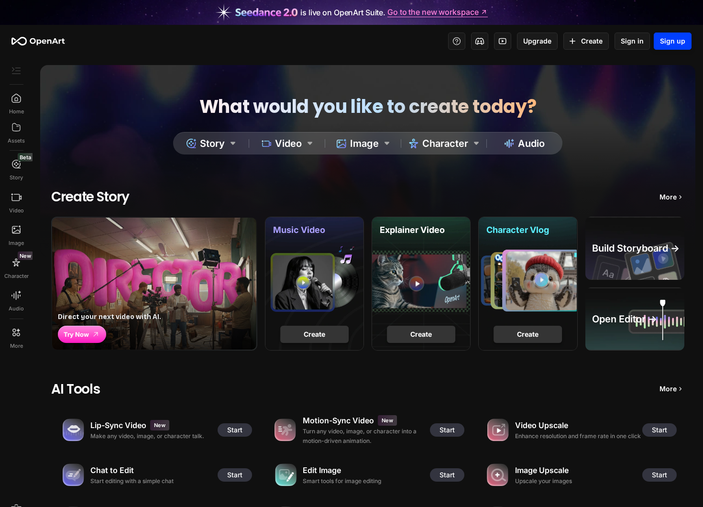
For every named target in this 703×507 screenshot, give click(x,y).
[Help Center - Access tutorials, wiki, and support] (456, 41)
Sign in (632, 41)
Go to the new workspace (432, 12)
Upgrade (537, 41)
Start (234, 430)
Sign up (672, 41)
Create (592, 41)
